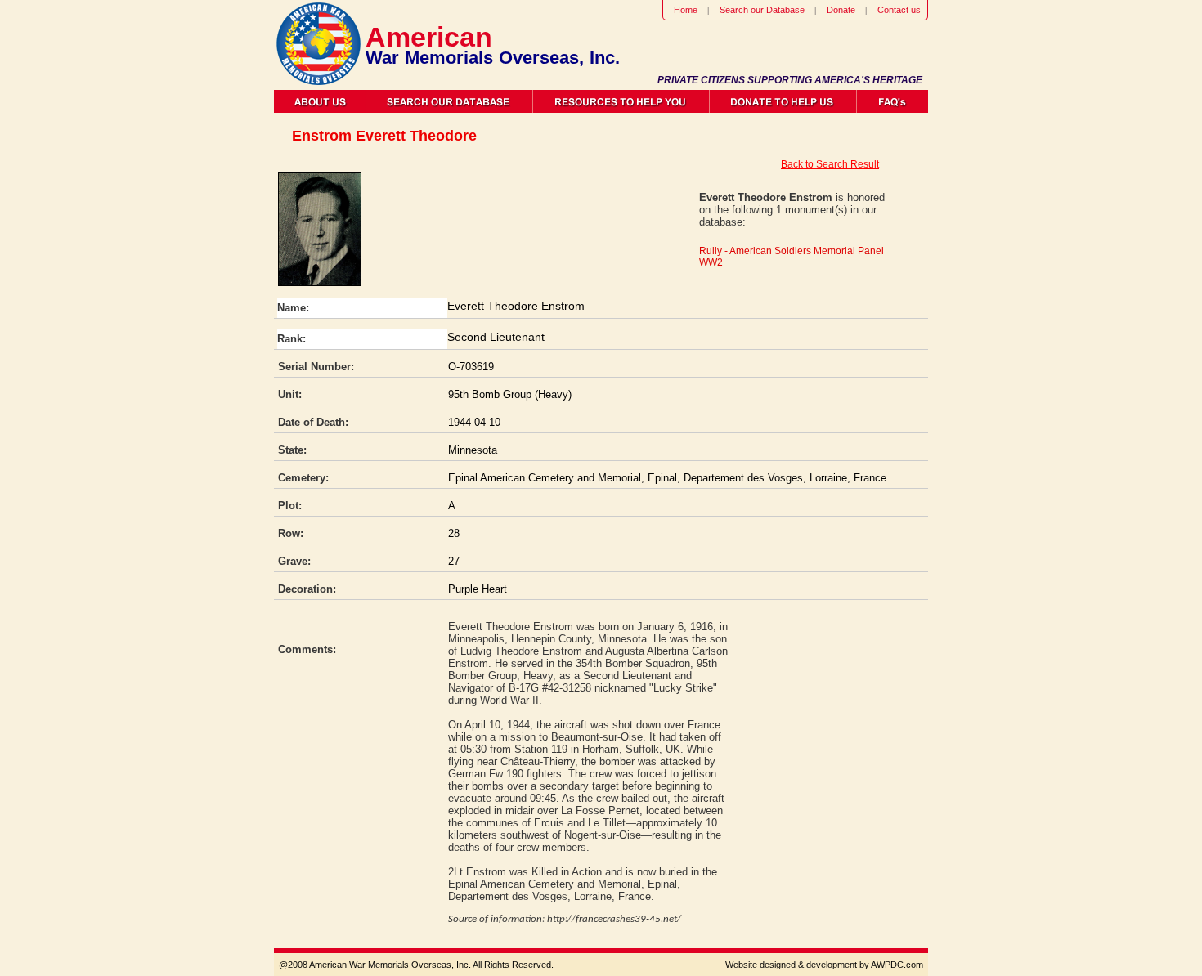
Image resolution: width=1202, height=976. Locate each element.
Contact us (899, 10)
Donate (841, 10)
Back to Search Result (830, 164)
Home (685, 10)
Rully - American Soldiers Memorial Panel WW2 (791, 256)
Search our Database (762, 10)
